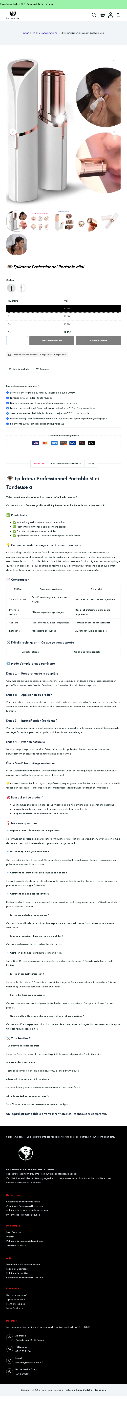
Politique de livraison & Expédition (24, 1241)
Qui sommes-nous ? (16, 1295)
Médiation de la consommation (23, 1264)
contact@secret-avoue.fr (29, 1362)
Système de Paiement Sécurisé (23, 1214)
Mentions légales (15, 1303)
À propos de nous (15, 1299)
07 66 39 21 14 (23, 1351)
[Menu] (119, 15)
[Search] (94, 15)
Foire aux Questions (17, 1268)
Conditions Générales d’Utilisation (24, 1206)
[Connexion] (110, 15)
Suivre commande (16, 1245)
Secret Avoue (13, 18)
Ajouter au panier (98, 340)
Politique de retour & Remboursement (27, 1210)
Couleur (10, 280)
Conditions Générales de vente (23, 1201)
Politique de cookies (17, 1273)
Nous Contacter (15, 1308)
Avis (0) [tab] (90, 463)
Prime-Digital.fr (84, 1390)
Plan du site (100, 1390)
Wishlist (10, 1236)
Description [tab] (39, 463)
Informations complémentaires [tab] (66, 463)
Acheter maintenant (52, 340)
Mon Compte (13, 1232)
